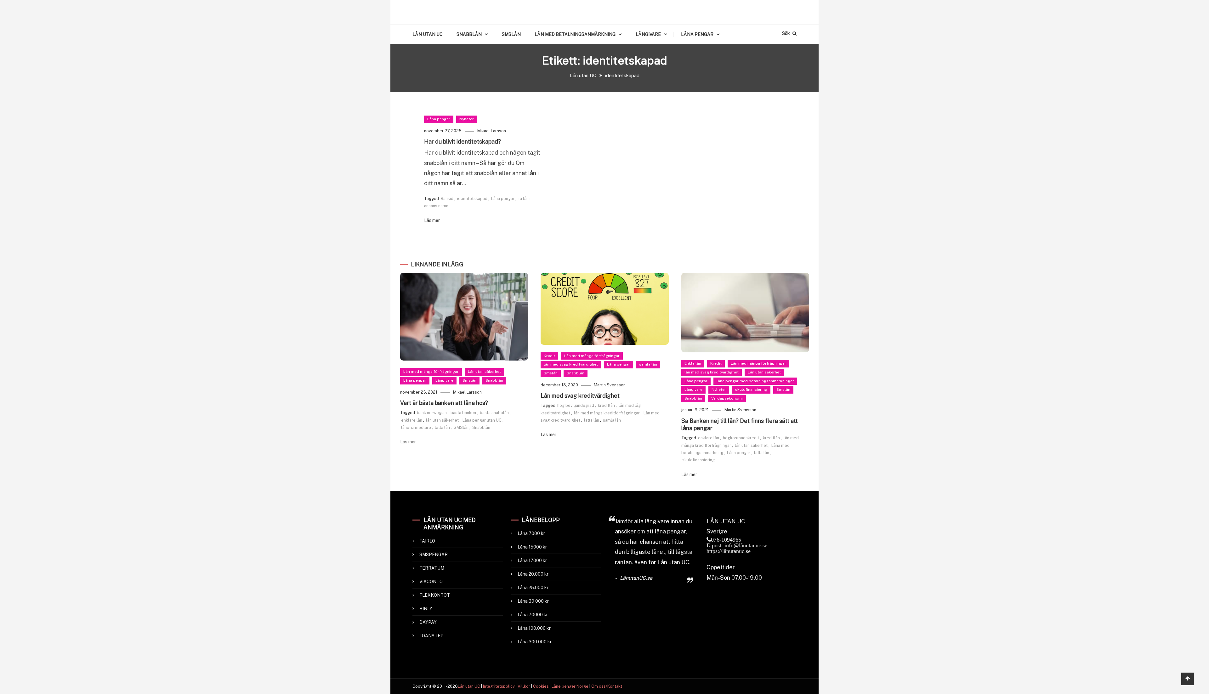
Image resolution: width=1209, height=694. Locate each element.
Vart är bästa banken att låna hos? (444, 403)
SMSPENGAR (433, 554)
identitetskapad (472, 198)
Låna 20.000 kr (533, 574)
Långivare (444, 380)
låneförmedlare (416, 427)
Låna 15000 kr (532, 546)
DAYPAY (428, 622)
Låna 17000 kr (532, 560)
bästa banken (463, 412)
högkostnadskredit (741, 437)
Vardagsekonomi (727, 398)
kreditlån (606, 405)
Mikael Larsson (491, 130)
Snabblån (494, 380)
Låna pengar (438, 119)
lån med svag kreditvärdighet (571, 364)
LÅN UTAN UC (427, 34)
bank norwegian (432, 412)
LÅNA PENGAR (697, 34)
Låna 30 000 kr (533, 601)
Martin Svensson (610, 385)
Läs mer (432, 220)
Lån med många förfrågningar (431, 371)
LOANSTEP (431, 635)
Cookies (541, 686)
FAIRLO (427, 540)
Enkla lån (692, 363)
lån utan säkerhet (442, 420)
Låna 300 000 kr (535, 641)
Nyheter (466, 119)
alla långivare (651, 521)
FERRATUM (431, 568)
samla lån (648, 364)
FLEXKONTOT (434, 595)
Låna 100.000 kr (534, 628)
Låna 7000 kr (531, 533)
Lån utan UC (469, 686)
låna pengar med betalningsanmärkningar (755, 381)
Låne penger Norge (570, 686)
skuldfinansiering (751, 389)
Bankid (447, 198)
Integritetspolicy (499, 686)
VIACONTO (431, 581)
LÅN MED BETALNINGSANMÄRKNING (575, 34)
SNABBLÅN (469, 34)
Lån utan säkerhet (484, 371)
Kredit (549, 356)
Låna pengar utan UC (482, 420)
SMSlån (461, 427)
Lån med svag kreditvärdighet (580, 395)
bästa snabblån (494, 412)
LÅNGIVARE (648, 34)
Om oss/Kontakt (606, 686)
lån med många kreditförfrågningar (607, 413)
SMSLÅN (511, 34)
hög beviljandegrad (575, 405)
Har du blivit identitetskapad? (462, 141)
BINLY (425, 608)
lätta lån (442, 427)
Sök (786, 33)
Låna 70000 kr (533, 614)
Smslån (469, 380)
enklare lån (411, 420)
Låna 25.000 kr (533, 587)
